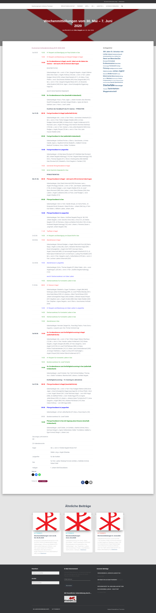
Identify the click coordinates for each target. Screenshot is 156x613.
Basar (113, 56)
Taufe (110, 89)
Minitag (121, 76)
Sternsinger (119, 85)
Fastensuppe (106, 66)
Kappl (86, 6)
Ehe (119, 58)
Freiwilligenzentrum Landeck (115, 68)
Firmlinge (118, 66)
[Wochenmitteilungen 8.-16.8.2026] (109, 521)
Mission (104, 78)
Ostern (120, 78)
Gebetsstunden (107, 71)
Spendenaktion (119, 82)
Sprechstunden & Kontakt (68, 6)
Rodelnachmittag (106, 82)
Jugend (121, 71)
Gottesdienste (121, 1)
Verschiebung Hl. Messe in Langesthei (109, 573)
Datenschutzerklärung (112, 6)
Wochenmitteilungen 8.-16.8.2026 (109, 536)
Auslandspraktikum (107, 56)
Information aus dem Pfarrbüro (107, 579)
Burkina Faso (118, 56)
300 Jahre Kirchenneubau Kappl (110, 1)
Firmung (106, 68)
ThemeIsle (121, 609)
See (93, 6)
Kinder (110, 73)
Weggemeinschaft (110, 91)
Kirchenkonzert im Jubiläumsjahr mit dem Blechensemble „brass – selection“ (111, 588)
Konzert (114, 73)
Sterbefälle (109, 85)
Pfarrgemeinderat (107, 80)
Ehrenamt (105, 61)
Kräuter (118, 73)
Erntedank (111, 61)
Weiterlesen (43, 553)
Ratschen (118, 80)
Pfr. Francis (114, 80)
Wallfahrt (115, 89)
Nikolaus (109, 78)
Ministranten (107, 76)
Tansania (105, 88)
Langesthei (100, 6)
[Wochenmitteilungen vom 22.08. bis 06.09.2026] (46, 521)
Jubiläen (115, 71)
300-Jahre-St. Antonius (111, 52)
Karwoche (105, 73)
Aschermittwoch (117, 54)
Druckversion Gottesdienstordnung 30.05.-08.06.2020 (48, 48)
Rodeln (121, 80)
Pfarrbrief (80, 6)
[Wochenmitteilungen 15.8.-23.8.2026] (78, 521)
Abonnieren (69, 585)
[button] (88, 6)
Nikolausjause (115, 78)
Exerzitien (118, 63)
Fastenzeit (112, 66)
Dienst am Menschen (110, 58)
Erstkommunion (109, 63)
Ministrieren (115, 76)
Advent (110, 54)
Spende (112, 82)
